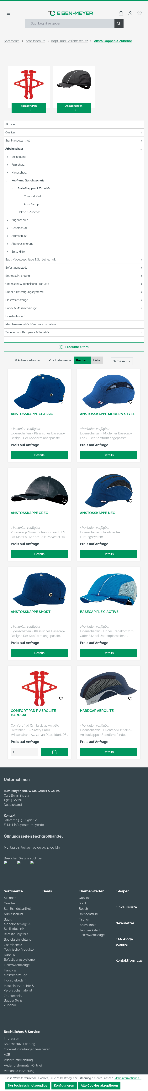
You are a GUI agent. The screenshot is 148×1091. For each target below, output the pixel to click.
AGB (7, 1054)
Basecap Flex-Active (99, 612)
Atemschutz (19, 235)
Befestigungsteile (16, 267)
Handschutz (19, 172)
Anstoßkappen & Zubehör (34, 188)
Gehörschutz (19, 227)
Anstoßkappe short (30, 612)
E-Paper (122, 891)
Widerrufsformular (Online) (23, 1065)
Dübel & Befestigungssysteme (24, 291)
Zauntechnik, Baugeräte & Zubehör (27, 332)
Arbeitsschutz (14, 148)
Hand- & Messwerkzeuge (21, 308)
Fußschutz (18, 164)
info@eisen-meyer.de (29, 825)
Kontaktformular (129, 960)
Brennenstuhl (88, 914)
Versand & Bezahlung (19, 1071)
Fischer (84, 919)
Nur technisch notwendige (27, 1085)
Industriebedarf (15, 316)
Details (39, 455)
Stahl (82, 903)
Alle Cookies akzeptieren (99, 1085)
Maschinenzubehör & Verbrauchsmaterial (31, 324)
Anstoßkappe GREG (29, 513)
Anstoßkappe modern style (107, 414)
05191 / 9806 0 (26, 820)
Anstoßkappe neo (97, 513)
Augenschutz (20, 220)
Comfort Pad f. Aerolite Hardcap (33, 713)
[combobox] (70, 23)
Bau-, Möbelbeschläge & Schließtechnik (30, 259)
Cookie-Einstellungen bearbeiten (27, 1049)
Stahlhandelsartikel (17, 140)
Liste (96, 360)
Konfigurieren (64, 1085)
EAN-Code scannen (124, 941)
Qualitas (10, 132)
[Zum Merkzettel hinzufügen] (61, 402)
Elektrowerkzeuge (16, 300)
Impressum (12, 1038)
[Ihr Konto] (130, 13)
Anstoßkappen (33, 204)
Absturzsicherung (23, 243)
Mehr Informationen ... (127, 1078)
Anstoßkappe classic (32, 414)
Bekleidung (19, 156)
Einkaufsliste (126, 907)
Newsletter (124, 923)
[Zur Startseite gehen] (71, 13)
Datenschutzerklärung (19, 1044)
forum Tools (87, 925)
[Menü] (8, 13)
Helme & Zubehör (29, 212)
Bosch (83, 909)
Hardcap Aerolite (97, 711)
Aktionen (10, 124)
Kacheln (82, 360)
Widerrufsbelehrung (18, 1060)
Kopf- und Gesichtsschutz (28, 180)
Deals (47, 891)
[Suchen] (119, 23)
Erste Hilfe (18, 251)
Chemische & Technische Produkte (27, 283)
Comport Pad (32, 196)
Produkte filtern (77, 347)
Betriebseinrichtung (17, 275)
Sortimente (13, 891)
